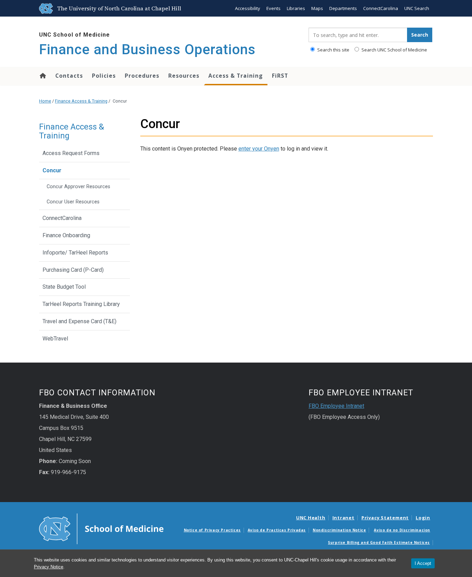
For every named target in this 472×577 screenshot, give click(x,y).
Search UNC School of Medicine (393, 50)
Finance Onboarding (66, 235)
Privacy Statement (385, 518)
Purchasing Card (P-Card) (73, 270)
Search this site (332, 50)
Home (42, 75)
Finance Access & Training (81, 101)
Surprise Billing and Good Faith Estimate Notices (379, 542)
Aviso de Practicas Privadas (277, 530)
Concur (52, 170)
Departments (343, 8)
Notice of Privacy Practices (212, 530)
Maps (317, 8)
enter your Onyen (258, 148)
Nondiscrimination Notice (339, 530)
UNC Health (310, 518)
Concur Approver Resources (78, 187)
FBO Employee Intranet (336, 406)
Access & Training (235, 75)
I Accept (423, 563)
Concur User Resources (73, 202)
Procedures (142, 75)
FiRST (280, 75)
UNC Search (416, 8)
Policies (104, 75)
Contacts (69, 75)
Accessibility (247, 8)
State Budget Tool (64, 286)
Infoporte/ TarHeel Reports (75, 252)
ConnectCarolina (380, 8)
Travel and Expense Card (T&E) (80, 321)
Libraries (296, 8)
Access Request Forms (71, 153)
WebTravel (55, 338)
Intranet (343, 518)
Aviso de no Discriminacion (402, 530)
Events (273, 8)
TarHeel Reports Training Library (81, 304)
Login (423, 518)
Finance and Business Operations (147, 49)
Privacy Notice (48, 566)
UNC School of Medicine (74, 34)
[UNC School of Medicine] (101, 528)
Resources (183, 75)
